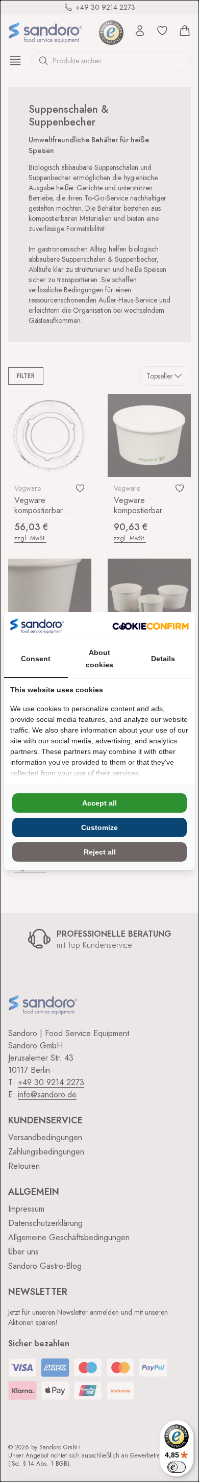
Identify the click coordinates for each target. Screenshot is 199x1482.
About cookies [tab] (99, 658)
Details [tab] (163, 659)
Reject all (100, 852)
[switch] (176, 1467)
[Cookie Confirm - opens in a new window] (150, 626)
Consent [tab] (36, 659)
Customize (99, 827)
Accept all (99, 803)
